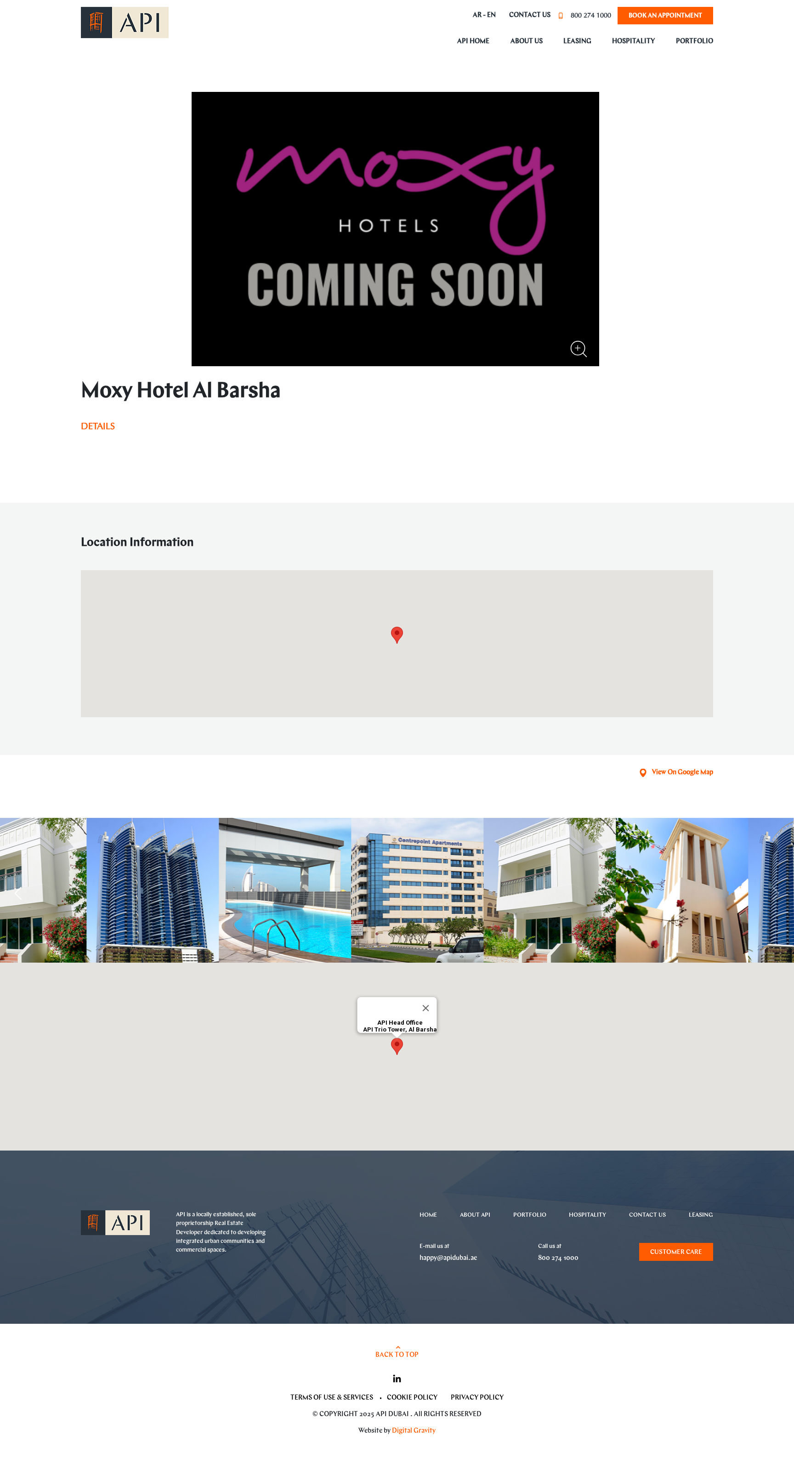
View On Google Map (682, 772)
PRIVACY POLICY (477, 1398)
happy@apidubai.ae (448, 1258)
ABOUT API (475, 1215)
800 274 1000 (591, 15)
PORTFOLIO (694, 41)
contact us (529, 15)
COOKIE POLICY (412, 1398)
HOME (428, 1215)
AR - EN (484, 15)
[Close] (426, 1008)
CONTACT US (647, 1215)
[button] (18, 893)
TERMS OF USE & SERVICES (331, 1398)
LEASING (577, 41)
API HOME (473, 41)
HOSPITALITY (633, 41)
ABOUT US (526, 41)
